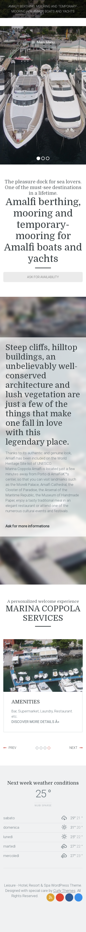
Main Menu (45, 42)
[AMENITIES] (43, 665)
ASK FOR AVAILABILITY (43, 277)
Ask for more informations (27, 526)
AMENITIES (25, 702)
